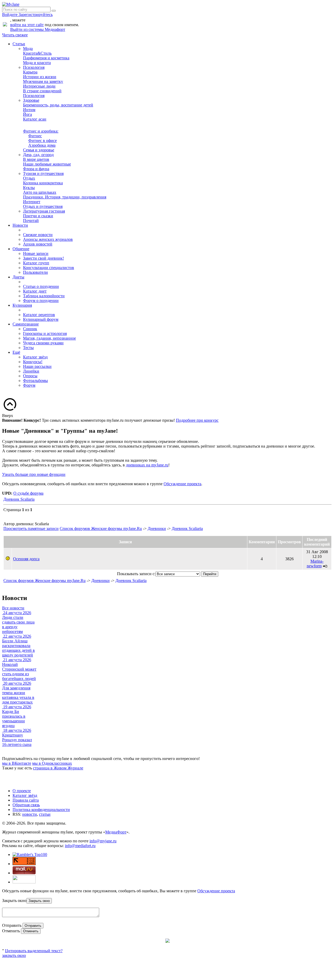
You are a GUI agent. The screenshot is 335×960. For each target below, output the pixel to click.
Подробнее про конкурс (197, 420)
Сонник (30, 329)
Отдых (29, 178)
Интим (29, 109)
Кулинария (22, 305)
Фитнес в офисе (42, 140)
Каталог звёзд (35, 357)
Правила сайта (26, 800)
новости (29, 814)
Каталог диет (35, 291)
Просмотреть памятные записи (31, 528)
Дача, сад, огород (38, 154)
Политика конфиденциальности (41, 809)
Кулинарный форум (40, 319)
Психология (33, 67)
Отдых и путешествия (43, 206)
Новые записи (35, 253)
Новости (20, 225)
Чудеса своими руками (43, 343)
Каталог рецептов (39, 314)
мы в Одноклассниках (52, 763)
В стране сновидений (42, 91)
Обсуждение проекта (182, 484)
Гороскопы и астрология (45, 333)
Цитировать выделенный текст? (34, 950)
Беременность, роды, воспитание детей (58, 105)
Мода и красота (37, 62)
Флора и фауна (36, 169)
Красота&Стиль (37, 53)
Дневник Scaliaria (19, 499)
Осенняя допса (26, 559)
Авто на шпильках (39, 192)
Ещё (16, 352)
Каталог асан (34, 119)
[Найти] (54, 11)
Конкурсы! (32, 361)
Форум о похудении (41, 300)
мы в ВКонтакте (16, 763)
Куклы (29, 187)
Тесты (28, 347)
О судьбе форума (28, 493)
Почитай (31, 220)
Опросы (30, 376)
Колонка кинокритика (43, 183)
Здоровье (31, 100)
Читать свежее (15, 35)
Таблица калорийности (44, 296)
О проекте (22, 790)
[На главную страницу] (10, 4)
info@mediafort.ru (80, 845)
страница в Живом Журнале (58, 768)
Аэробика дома (41, 145)
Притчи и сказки (38, 216)
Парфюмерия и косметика (46, 58)
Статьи (19, 44)
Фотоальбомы (35, 380)
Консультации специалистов (48, 267)
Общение (21, 249)
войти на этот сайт (27, 24)
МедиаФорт (115, 832)
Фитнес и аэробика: (40, 131)
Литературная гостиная (44, 211)
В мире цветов (36, 159)
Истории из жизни (39, 77)
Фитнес (35, 136)
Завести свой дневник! (43, 258)
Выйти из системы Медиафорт (37, 29)
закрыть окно (14, 955)
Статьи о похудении (41, 286)
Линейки (31, 371)
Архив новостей (37, 244)
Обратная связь (26, 805)
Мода (28, 48)
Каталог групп (36, 263)
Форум (29, 385)
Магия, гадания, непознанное (49, 338)
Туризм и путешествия (43, 173)
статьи (45, 814)
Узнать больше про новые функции (33, 474)
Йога (27, 114)
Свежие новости (38, 234)
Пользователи (35, 272)
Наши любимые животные (47, 164)
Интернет (31, 201)
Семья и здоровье (38, 150)
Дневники (157, 528)
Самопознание (26, 324)
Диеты (18, 277)
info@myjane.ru (103, 841)
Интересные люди (39, 86)
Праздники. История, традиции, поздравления (64, 197)
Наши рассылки (37, 366)
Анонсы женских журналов (48, 239)
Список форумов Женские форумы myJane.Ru (101, 528)
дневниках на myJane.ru (147, 465)
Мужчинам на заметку (43, 81)
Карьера (30, 72)
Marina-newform (315, 563)
